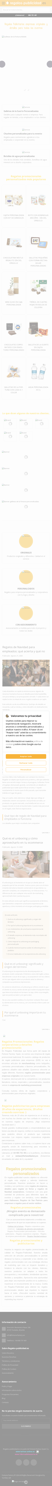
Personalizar (25, 769)
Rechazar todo (25, 763)
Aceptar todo (26, 756)
